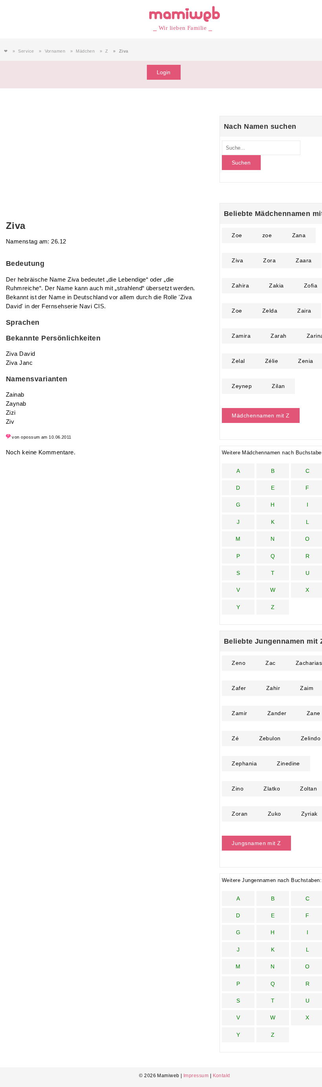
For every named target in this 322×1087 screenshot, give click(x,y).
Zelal (238, 361)
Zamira (241, 336)
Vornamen (55, 51)
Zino (237, 788)
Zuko (274, 814)
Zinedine (288, 763)
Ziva (237, 260)
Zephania (244, 763)
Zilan (278, 386)
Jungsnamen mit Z (256, 843)
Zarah (278, 336)
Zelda (269, 310)
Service (26, 51)
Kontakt (221, 1075)
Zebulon (270, 738)
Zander (277, 713)
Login (163, 72)
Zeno (238, 663)
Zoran (239, 814)
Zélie (271, 361)
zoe (267, 235)
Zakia (276, 285)
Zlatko (271, 788)
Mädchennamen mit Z (260, 415)
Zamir (239, 713)
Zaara (303, 260)
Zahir (273, 688)
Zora (269, 260)
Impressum (196, 1075)
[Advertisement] (105, 161)
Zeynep (242, 386)
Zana (299, 235)
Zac (270, 663)
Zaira (304, 310)
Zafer (239, 688)
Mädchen (85, 51)
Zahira (240, 285)
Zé (235, 738)
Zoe (237, 235)
